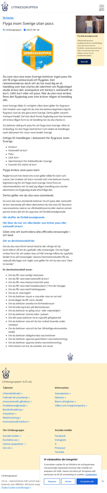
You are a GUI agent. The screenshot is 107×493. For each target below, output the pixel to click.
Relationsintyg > (12, 417)
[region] (70, 471)
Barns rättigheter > (65, 401)
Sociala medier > (12, 435)
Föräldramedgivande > (15, 405)
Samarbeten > (63, 393)
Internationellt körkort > (16, 421)
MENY (101, 10)
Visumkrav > (9, 413)
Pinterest (60, 447)
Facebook (60, 435)
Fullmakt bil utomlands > (16, 397)
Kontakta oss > (11, 439)
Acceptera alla (87, 481)
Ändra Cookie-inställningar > (16, 487)
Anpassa (52, 481)
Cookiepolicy (91, 474)
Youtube (59, 451)
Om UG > (8, 447)
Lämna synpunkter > (14, 443)
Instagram (60, 439)
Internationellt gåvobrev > (17, 401)
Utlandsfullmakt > (13, 393)
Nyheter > (60, 397)
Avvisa (68, 481)
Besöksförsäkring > (13, 409)
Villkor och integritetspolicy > (71, 405)
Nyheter (8, 17)
